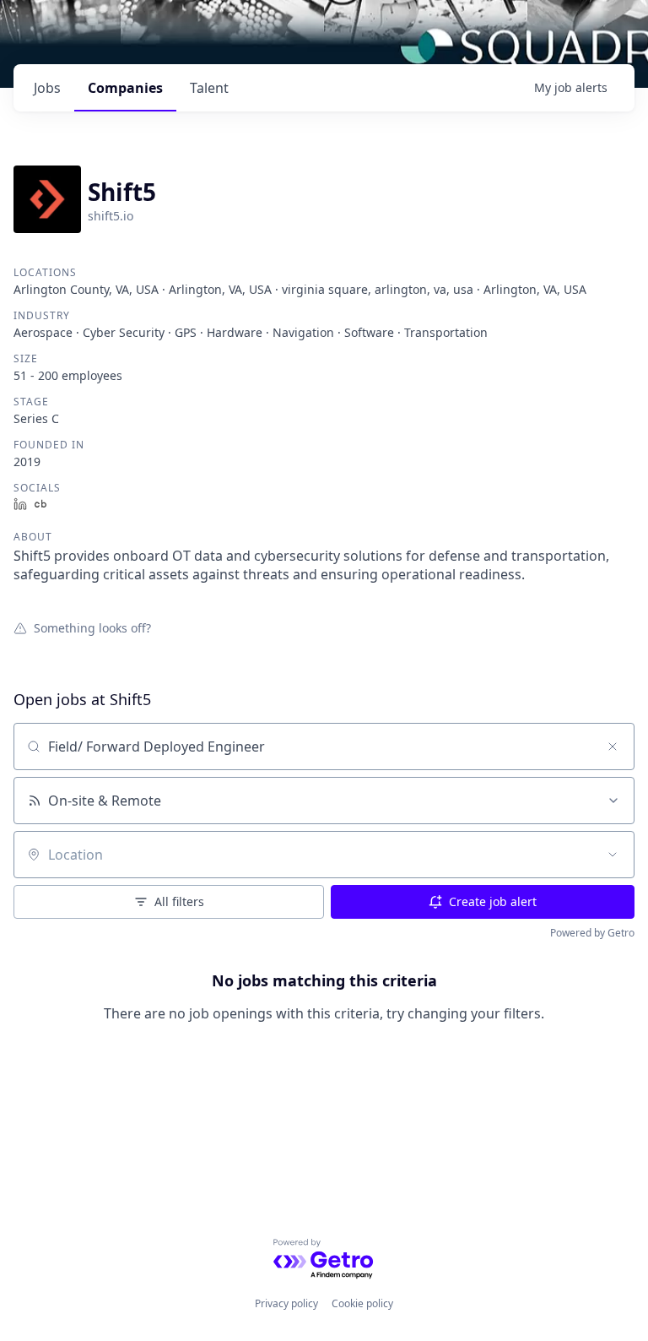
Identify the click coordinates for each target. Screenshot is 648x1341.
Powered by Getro (592, 933)
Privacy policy (286, 1303)
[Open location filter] (612, 854)
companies (125, 88)
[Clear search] (612, 746)
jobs (47, 88)
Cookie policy (362, 1303)
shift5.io (110, 216)
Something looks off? (92, 627)
